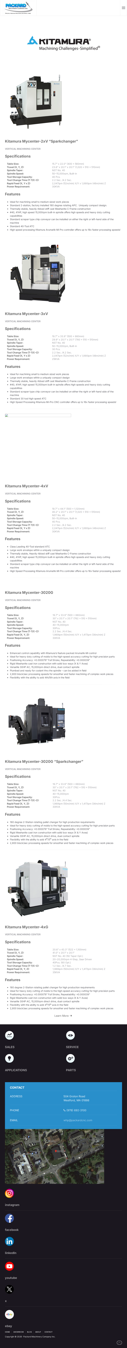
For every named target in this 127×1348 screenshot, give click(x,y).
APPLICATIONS (16, 1070)
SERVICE (72, 1047)
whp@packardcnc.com (78, 1120)
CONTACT (48, 1332)
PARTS (71, 1070)
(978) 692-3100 (76, 1110)
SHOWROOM (18, 1332)
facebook (12, 1230)
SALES (10, 1047)
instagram (12, 1205)
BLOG (29, 1332)
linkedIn (10, 1253)
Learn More (61, 1015)
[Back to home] (18, 8)
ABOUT (38, 1332)
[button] (123, 8)
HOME (7, 1332)
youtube (11, 1278)
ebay (8, 1326)
